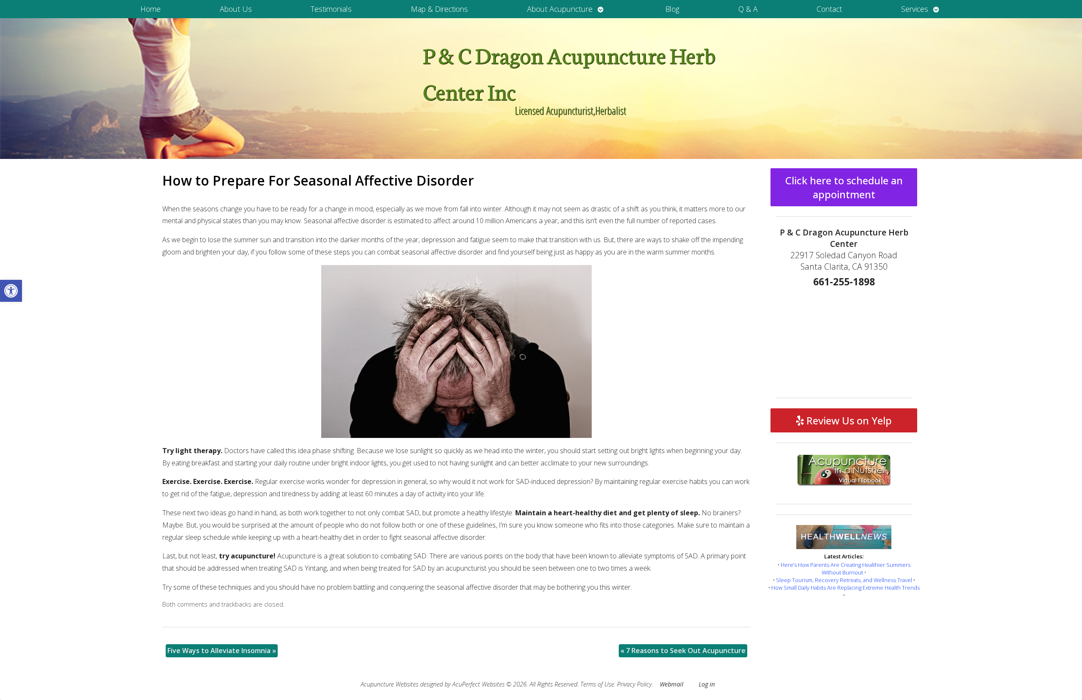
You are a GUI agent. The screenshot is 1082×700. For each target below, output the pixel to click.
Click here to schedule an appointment (844, 187)
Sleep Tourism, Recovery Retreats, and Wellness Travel (844, 580)
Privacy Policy (634, 684)
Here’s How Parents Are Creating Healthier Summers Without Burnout (845, 568)
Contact (829, 9)
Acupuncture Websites (389, 684)
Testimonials (331, 9)
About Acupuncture (560, 9)
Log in (707, 684)
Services (914, 9)
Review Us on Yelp (848, 420)
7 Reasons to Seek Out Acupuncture (683, 650)
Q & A (748, 9)
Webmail (671, 684)
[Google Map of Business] (844, 340)
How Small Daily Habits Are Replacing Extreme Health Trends (845, 587)
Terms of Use (597, 684)
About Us (236, 9)
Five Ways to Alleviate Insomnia (221, 650)
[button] (11, 291)
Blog (672, 9)
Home (150, 9)
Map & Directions (439, 9)
